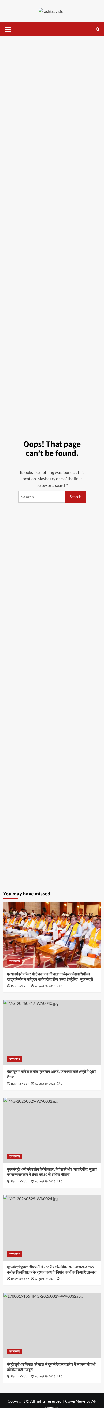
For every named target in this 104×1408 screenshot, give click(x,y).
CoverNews (75, 1401)
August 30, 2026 (45, 986)
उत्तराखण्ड (14, 961)
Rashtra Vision (20, 986)
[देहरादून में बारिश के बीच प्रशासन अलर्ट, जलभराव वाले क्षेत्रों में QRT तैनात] (52, 1032)
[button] (8, 28)
